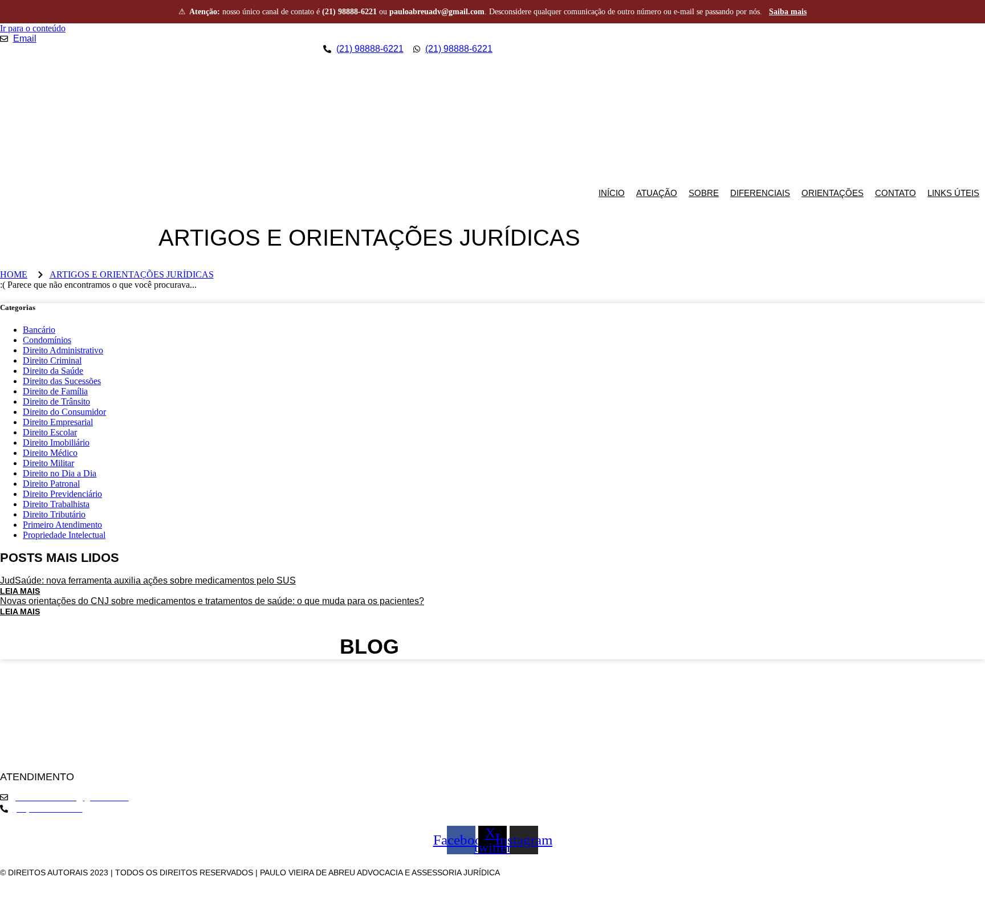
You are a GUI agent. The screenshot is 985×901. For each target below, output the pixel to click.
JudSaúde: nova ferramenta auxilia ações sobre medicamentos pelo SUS (148, 580)
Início (612, 193)
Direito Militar (48, 463)
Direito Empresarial (58, 422)
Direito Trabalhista (56, 504)
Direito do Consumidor (64, 412)
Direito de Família (55, 391)
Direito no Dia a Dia (59, 473)
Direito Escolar (50, 432)
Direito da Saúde (53, 371)
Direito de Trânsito (56, 401)
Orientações (832, 193)
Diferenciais (760, 193)
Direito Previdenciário (62, 494)
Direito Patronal (51, 483)
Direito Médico (50, 453)
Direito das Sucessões (62, 381)
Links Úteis (953, 193)
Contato (895, 193)
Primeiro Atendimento (62, 524)
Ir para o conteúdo (33, 28)
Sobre (704, 193)
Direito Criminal (52, 360)
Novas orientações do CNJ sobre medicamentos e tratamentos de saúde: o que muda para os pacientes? (212, 601)
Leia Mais (20, 591)
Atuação (656, 193)
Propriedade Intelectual (64, 535)
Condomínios (47, 340)
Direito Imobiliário (56, 442)
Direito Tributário (54, 514)
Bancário (39, 330)
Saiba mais (788, 11)
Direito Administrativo (63, 350)
